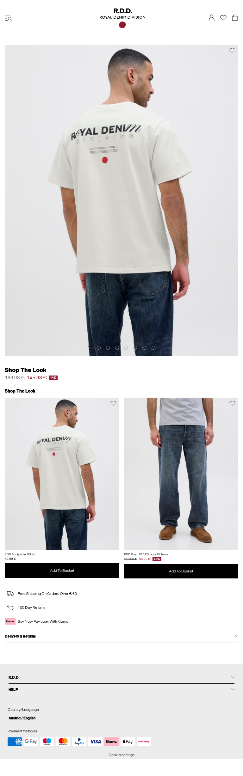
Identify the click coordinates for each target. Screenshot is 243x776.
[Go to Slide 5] (126, 348)
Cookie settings (121, 755)
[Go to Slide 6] (135, 348)
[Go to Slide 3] (108, 348)
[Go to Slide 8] (153, 348)
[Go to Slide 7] (144, 348)
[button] (62, 474)
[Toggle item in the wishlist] (232, 51)
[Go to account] (212, 18)
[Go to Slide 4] (117, 348)
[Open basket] (235, 18)
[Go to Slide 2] (99, 348)
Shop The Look (26, 370)
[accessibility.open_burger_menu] (8, 18)
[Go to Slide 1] (89, 348)
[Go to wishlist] (223, 19)
